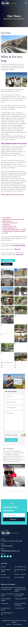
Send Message (11, 440)
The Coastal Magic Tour (20, 566)
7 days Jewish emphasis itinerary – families (14, 230)
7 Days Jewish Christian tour (10, 223)
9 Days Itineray (4, 603)
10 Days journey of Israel (21, 599)
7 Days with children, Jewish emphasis (20, 595)
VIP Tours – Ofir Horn (20, 574)
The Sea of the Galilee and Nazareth (20, 604)
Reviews (7, 264)
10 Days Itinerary (7, 221)
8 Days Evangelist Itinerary (9, 228)
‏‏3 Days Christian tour (20, 608)
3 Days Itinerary (6, 217)
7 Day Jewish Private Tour (9, 226)
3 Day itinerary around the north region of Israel (7, 588)
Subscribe (13, 519)
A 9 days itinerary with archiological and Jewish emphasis (20, 589)
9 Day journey (6, 224)
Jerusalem (3, 566)
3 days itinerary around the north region (13, 219)
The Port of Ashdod (19, 577)
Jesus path (3, 574)
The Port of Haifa (5, 577)
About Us (9, 624)
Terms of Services (17, 624)
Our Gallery (8, 260)
